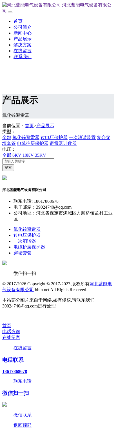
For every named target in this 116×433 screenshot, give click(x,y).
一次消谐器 (25, 241)
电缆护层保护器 (32, 143)
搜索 (8, 167)
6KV (16, 155)
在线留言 (23, 50)
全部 (6, 137)
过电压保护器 (54, 137)
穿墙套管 (23, 252)
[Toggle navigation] (10, 12)
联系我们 (23, 56)
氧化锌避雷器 (25, 137)
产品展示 (23, 39)
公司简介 (23, 27)
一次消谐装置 (82, 137)
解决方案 (23, 44)
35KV (40, 155)
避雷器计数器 (63, 143)
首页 (18, 21)
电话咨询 (11, 331)
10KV (28, 155)
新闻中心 (23, 33)
